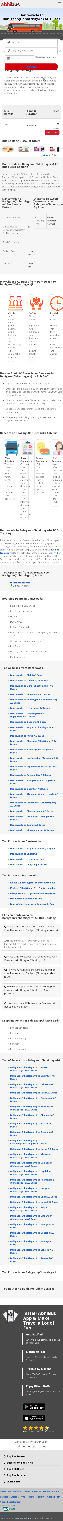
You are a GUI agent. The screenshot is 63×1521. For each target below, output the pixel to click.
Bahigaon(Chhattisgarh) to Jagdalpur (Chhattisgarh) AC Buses (31, 1173)
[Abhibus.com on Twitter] (24, 1446)
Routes (17, 1491)
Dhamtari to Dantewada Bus (26, 898)
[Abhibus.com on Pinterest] (44, 1446)
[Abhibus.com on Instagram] (34, 1446)
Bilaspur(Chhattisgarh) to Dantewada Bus (33, 893)
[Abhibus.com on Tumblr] (39, 1446)
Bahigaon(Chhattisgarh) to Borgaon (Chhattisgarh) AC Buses (30, 1190)
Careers (4, 1496)
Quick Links (13, 1481)
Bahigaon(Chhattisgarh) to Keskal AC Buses (34, 1201)
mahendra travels (20, 582)
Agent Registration (10, 1501)
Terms (31, 1496)
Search (31, 66)
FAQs (22, 1496)
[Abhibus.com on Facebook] (19, 1446)
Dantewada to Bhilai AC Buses (26, 675)
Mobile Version (51, 1491)
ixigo (13, 1515)
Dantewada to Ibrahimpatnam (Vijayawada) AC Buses (27, 715)
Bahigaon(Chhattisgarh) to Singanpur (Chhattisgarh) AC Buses (31, 1217)
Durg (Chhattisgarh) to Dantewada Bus (32, 904)
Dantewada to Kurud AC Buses (27, 735)
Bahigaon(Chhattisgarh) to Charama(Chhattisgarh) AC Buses (28, 1142)
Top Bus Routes (15, 1456)
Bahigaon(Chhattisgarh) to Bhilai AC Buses (33, 1196)
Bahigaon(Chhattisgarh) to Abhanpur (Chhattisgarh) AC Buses (30, 1156)
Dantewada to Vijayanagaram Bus (29, 864)
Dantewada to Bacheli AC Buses (27, 824)
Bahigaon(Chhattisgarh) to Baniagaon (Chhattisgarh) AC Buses (31, 1164)
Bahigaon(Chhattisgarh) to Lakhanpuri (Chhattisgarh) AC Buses (31, 1086)
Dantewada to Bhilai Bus (23, 853)
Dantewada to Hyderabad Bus (27, 859)
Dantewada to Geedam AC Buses (28, 721)
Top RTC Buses (15, 1469)
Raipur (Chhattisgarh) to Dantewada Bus (32, 882)
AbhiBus (4, 1515)
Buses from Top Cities (19, 1462)
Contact (36, 1491)
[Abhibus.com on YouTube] (29, 1446)
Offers (14, 1496)
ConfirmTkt (25, 1515)
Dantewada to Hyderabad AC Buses (30, 708)
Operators (5, 1491)
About (26, 1491)
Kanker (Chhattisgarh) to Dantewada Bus (33, 888)
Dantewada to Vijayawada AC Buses (30, 694)
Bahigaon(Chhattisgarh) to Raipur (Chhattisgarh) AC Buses (29, 1209)
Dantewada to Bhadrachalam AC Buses (31, 811)
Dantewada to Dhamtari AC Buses (29, 680)
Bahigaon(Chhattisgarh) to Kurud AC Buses (34, 1148)
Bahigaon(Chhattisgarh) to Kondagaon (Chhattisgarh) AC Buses (31, 1108)
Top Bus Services (16, 1475)
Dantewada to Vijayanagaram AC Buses (32, 830)
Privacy (41, 1496)
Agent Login (53, 1496)
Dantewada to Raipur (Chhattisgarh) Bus (32, 848)
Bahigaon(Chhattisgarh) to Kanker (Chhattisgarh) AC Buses (29, 1069)
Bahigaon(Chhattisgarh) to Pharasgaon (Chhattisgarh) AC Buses (32, 1181)
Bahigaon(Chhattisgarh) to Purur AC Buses (33, 1092)
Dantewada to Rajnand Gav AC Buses (30, 774)
